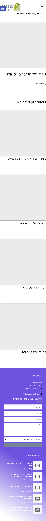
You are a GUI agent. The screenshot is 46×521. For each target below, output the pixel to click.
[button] (42, 5)
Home (43, 14)
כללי (38, 14)
